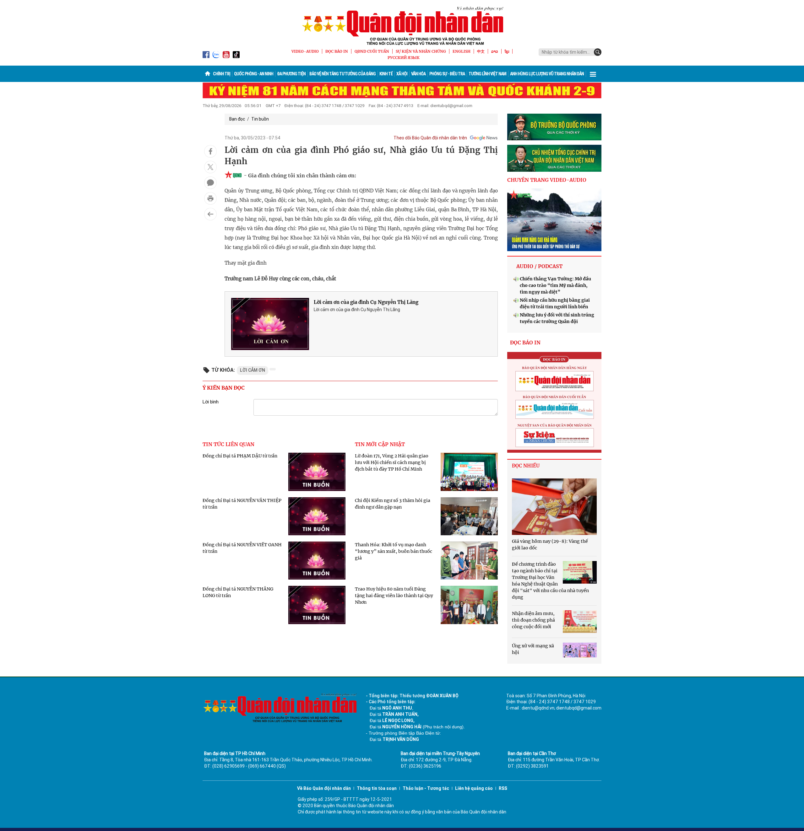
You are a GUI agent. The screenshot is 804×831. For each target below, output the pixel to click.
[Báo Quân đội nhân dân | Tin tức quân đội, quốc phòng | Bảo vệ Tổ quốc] (402, 25)
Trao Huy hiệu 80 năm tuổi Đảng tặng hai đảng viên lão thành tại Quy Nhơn (394, 595)
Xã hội (401, 74)
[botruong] (554, 127)
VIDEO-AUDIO (305, 51)
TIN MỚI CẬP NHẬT (380, 444)
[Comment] (210, 182)
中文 (481, 51)
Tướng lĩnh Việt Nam (487, 74)
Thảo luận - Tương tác (426, 788)
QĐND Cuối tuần (372, 51)
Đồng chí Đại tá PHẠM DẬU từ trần (240, 456)
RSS (503, 788)
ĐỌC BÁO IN (336, 51)
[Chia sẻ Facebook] (210, 151)
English (461, 51)
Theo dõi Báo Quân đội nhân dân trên (430, 138)
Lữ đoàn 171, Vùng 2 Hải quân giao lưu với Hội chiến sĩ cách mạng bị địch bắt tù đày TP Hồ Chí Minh (391, 462)
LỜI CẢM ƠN (252, 370)
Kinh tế (386, 74)
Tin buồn (260, 119)
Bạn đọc (237, 119)
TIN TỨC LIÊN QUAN (228, 444)
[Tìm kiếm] (597, 52)
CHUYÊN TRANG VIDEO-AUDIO (546, 180)
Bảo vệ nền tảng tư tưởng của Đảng (342, 74)
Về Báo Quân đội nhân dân (324, 788)
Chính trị (221, 74)
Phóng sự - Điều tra (447, 74)
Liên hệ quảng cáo (474, 788)
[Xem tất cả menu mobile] (593, 73)
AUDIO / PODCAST (539, 266)
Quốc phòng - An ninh (253, 74)
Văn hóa (418, 74)
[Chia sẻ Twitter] (210, 167)
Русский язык (404, 57)
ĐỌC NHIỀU (526, 466)
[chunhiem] (554, 158)
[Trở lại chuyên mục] (210, 214)
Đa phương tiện (291, 74)
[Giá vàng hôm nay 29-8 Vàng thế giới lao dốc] (554, 506)
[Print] (210, 198)
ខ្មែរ (507, 51)
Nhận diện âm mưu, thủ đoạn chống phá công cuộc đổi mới (533, 620)
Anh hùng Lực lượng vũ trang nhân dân (547, 74)
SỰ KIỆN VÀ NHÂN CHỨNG (421, 51)
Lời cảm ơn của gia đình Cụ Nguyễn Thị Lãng (366, 302)
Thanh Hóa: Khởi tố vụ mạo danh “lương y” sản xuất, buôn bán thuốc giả (393, 551)
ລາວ (494, 51)
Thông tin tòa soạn (377, 788)
